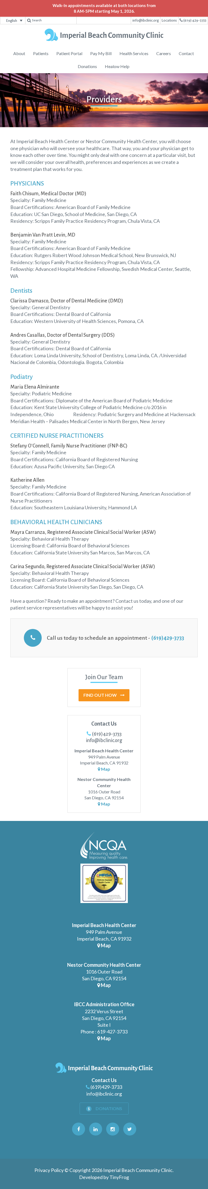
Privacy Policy (49, 1170)
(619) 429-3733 (194, 20)
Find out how (100, 695)
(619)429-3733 (167, 638)
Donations (108, 1108)
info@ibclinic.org (145, 20)
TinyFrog (119, 1177)
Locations (169, 20)
